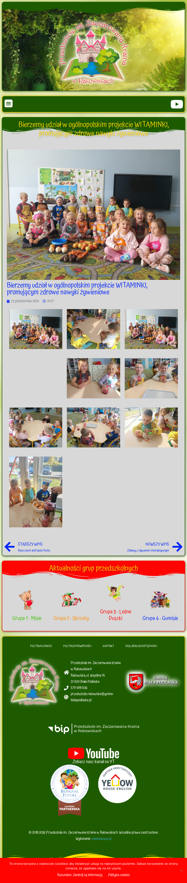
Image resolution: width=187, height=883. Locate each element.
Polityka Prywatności (77, 646)
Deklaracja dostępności (141, 646)
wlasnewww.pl (101, 839)
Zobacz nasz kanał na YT (94, 761)
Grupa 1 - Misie (27, 618)
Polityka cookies (119, 875)
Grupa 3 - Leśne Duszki (115, 615)
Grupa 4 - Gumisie (160, 618)
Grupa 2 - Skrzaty (71, 618)
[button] (9, 104)
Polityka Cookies (41, 646)
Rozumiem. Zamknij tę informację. (80, 875)
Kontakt (108, 646)
